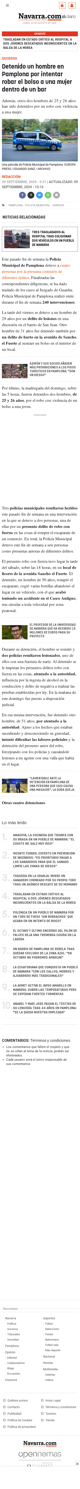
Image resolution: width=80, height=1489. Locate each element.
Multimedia (50, 1369)
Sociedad (13, 1339)
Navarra (10, 1318)
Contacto (13, 1407)
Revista (48, 1363)
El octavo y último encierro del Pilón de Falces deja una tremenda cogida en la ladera (45, 935)
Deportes (49, 1318)
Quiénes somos (17, 1400)
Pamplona (12, 1346)
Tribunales (13, 1334)
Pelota (49, 1334)
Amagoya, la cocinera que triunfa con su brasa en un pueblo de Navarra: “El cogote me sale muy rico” (43, 839)
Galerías (50, 1374)
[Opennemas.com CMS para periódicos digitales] (40, 1458)
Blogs (10, 1368)
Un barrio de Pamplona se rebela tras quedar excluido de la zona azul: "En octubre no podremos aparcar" (43, 953)
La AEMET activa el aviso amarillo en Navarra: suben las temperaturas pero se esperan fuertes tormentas (44, 990)
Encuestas (13, 1373)
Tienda (49, 1420)
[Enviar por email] (56, 195)
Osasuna (11, 1380)
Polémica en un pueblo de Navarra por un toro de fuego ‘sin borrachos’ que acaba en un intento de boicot (43, 917)
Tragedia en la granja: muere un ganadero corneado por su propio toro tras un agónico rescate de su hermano (45, 880)
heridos (58, 205)
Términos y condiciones (50, 1040)
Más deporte (52, 1350)
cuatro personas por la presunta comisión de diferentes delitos (36, 271)
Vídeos (49, 1380)
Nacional (49, 1356)
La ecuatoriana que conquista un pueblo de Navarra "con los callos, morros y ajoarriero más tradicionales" (45, 971)
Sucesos (12, 1329)
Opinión (10, 1352)
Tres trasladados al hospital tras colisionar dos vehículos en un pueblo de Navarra (53, 239)
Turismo (50, 1414)
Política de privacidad (21, 1427)
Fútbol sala (51, 1345)
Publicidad (14, 1414)
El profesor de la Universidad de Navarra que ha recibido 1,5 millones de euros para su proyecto (53, 630)
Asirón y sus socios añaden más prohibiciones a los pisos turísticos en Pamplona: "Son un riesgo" (53, 369)
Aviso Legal (53, 1400)
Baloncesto (52, 1329)
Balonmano (52, 1339)
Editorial (12, 1357)
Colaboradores (16, 1363)
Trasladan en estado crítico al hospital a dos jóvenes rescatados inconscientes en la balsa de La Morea (40, 43)
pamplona (16, 205)
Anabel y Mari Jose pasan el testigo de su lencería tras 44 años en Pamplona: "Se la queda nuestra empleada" (45, 1008)
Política (11, 1323)
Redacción (11, 177)
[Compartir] (22, 195)
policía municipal (37, 205)
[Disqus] (39, 1127)
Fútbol (49, 1323)
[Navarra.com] (40, 16)
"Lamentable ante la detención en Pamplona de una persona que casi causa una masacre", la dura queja (52, 784)
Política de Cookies (19, 1420)
